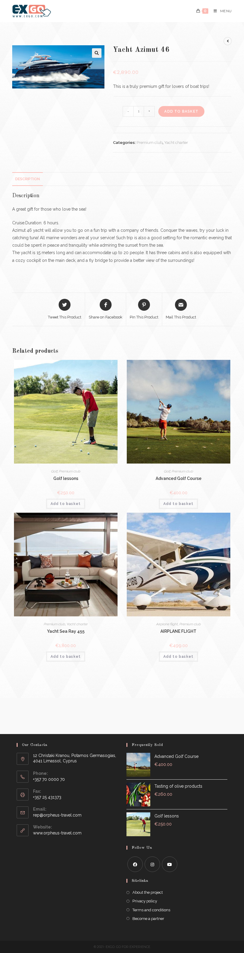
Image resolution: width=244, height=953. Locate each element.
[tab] (27, 179)
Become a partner (148, 918)
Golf (54, 471)
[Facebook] (135, 864)
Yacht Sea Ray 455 (66, 631)
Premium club (149, 142)
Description (27, 179)
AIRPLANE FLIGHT (178, 631)
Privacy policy (144, 901)
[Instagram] (152, 864)
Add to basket (181, 111)
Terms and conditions (151, 910)
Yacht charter (176, 142)
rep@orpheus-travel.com (57, 815)
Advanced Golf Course (178, 478)
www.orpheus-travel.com (57, 833)
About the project (147, 892)
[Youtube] (169, 864)
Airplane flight (167, 624)
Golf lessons (65, 478)
